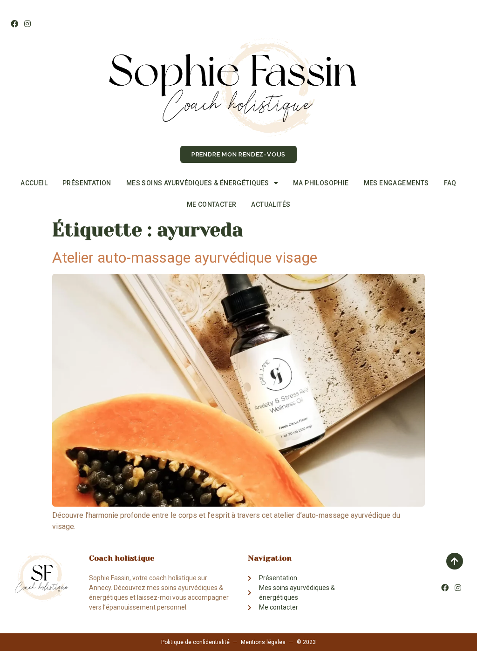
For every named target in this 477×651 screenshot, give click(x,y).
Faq (450, 183)
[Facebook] (14, 24)
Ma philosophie (321, 183)
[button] (238, 154)
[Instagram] (27, 24)
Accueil (34, 183)
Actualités (270, 204)
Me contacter (212, 204)
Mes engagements (396, 183)
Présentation (86, 183)
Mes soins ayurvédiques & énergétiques (197, 183)
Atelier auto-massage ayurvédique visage (184, 257)
